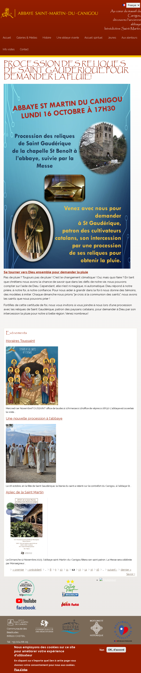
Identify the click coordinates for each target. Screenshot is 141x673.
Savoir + (130, 574)
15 (92, 569)
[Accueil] (50, 13)
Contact (24, 49)
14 (85, 569)
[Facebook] (26, 608)
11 (67, 569)
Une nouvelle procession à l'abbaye (34, 418)
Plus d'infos (20, 669)
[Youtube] (26, 601)
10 (61, 569)
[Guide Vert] (70, 596)
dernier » (126, 569)
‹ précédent (34, 569)
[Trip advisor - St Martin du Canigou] (26, 588)
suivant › (112, 569)
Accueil (7, 37)
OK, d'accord (116, 649)
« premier (18, 569)
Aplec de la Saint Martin (25, 492)
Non (102, 649)
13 (79, 569)
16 (97, 569)
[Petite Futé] (70, 606)
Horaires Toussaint (20, 341)
